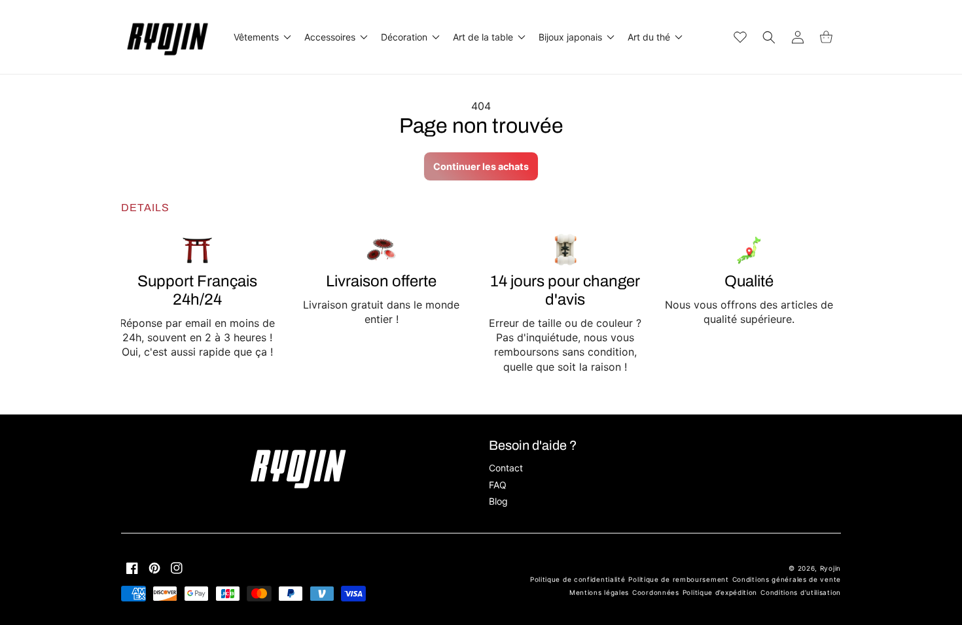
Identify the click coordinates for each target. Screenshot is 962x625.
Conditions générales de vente (786, 579)
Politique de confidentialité (578, 579)
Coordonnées (655, 592)
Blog (498, 501)
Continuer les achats (481, 166)
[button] (261, 37)
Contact (506, 467)
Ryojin (830, 568)
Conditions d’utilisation (800, 592)
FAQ (498, 484)
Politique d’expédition (720, 592)
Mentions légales (599, 592)
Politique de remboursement (678, 579)
